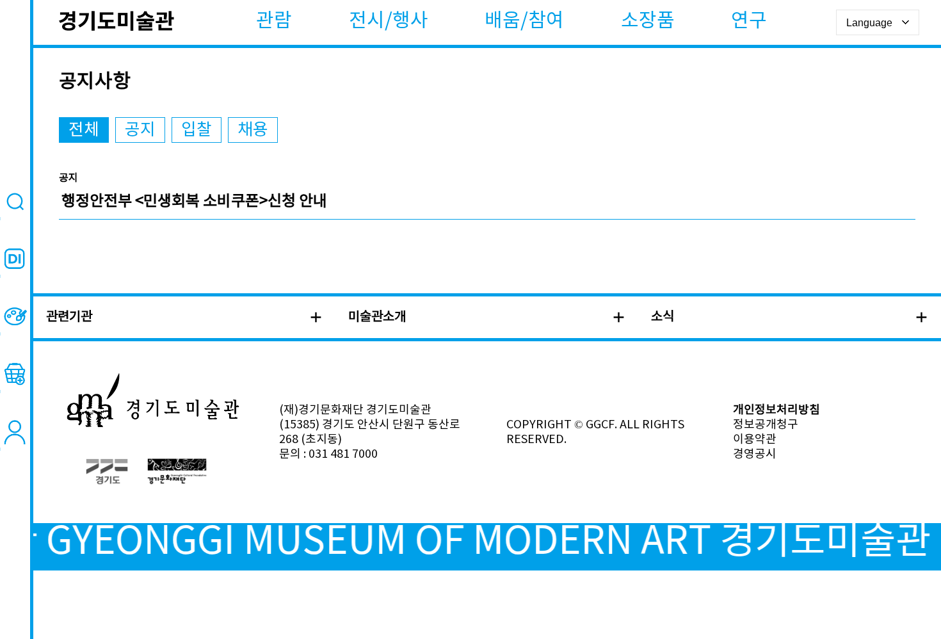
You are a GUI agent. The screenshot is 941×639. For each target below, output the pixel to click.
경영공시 (754, 454)
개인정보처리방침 (776, 410)
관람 (274, 21)
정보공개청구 (765, 425)
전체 (83, 130)
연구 (749, 21)
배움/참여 (524, 21)
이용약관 (754, 439)
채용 (252, 130)
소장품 (648, 21)
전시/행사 (388, 21)
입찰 (196, 130)
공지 (140, 130)
